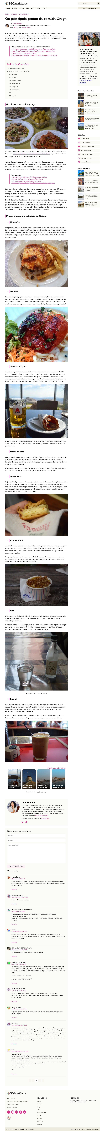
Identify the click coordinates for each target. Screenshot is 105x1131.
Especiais (14, 8)
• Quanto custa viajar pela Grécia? (23, 53)
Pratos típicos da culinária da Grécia (19, 71)
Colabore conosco (12, 1107)
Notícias (39, 1124)
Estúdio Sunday (85, 1129)
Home (8, 8)
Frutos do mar (16, 83)
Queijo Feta (15, 86)
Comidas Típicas (26, 27)
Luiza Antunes (17, 24)
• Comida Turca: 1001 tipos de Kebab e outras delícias (29, 177)
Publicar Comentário (16, 866)
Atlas (27, 8)
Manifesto (40, 1121)
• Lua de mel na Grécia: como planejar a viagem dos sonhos (33, 51)
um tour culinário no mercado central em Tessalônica (31, 154)
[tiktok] (24, 1112)
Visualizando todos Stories (56, 768)
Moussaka (14, 74)
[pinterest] (20, 1112)
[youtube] (12, 1112)
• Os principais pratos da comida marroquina (26, 181)
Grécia (15, 27)
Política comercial (12, 1098)
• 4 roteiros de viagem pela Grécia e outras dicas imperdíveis (33, 49)
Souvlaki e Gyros (16, 80)
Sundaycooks (95, 1129)
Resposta (14, 889)
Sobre (45, 8)
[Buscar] (98, 3)
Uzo (13, 93)
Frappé (14, 96)
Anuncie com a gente (13, 1104)
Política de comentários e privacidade (17, 1101)
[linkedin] (22, 822)
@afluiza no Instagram (41, 815)
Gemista (14, 77)
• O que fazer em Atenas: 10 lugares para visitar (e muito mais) (34, 55)
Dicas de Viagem (36, 8)
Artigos (21, 8)
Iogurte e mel (15, 90)
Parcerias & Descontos (89, 8)
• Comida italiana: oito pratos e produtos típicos (27, 179)
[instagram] (26, 822)
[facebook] (8, 1112)
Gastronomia (24, 14)
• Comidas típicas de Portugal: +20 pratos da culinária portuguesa (33, 183)
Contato (39, 1118)
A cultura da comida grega (16, 68)
